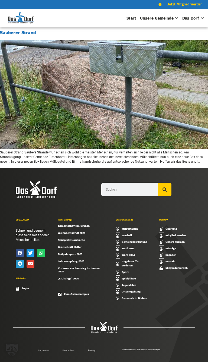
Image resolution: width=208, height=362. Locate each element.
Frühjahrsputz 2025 (70, 254)
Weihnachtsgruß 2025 (71, 233)
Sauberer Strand (18, 32)
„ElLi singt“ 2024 (68, 278)
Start (131, 18)
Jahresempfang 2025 (71, 261)
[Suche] (164, 189)
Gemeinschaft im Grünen (74, 226)
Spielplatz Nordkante (71, 240)
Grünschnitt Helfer (70, 247)
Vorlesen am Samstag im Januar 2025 (79, 269)
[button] (20, 253)
